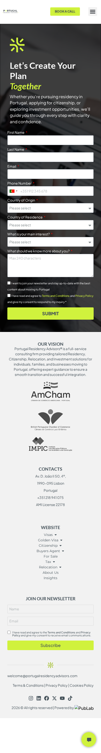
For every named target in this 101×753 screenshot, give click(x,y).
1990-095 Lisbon (50, 483)
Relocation (48, 567)
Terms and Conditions (56, 295)
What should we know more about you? (38, 251)
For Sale (51, 556)
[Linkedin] (38, 698)
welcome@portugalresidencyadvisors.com (42, 675)
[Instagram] (30, 698)
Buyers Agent (48, 551)
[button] (92, 11)
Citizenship (48, 545)
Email (12, 166)
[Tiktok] (70, 698)
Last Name (16, 149)
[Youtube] (62, 698)
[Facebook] (46, 698)
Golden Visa (48, 540)
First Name (16, 133)
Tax (48, 562)
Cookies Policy (82, 685)
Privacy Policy (84, 295)
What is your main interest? (28, 234)
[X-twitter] (54, 698)
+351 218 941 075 (50, 497)
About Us (51, 572)
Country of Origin (21, 200)
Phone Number (19, 183)
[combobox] (13, 191)
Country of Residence (25, 217)
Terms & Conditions (28, 685)
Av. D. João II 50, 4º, (50, 476)
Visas (48, 535)
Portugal (50, 490)
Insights (50, 578)
